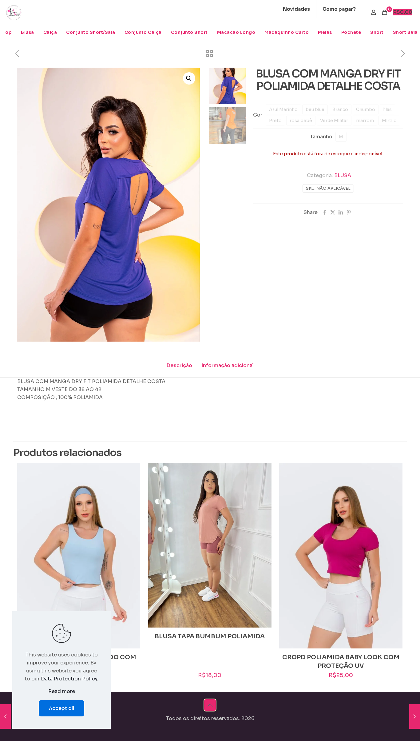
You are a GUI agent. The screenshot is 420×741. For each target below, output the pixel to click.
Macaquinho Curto (286, 32)
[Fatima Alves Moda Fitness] (14, 12)
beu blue (315, 109)
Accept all (61, 708)
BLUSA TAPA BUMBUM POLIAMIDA (210, 636)
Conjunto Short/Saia (90, 32)
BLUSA (342, 175)
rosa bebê (301, 120)
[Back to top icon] (210, 705)
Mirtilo (389, 120)
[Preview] (131, 485)
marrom (365, 120)
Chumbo (365, 109)
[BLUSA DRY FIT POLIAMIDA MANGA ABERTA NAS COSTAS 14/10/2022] (5, 716)
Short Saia (405, 32)
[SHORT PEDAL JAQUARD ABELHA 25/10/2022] (414, 716)
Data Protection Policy (69, 679)
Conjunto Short (189, 32)
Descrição (179, 365)
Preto (275, 120)
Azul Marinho (283, 109)
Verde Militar (334, 120)
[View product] (131, 471)
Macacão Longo (236, 32)
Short (377, 32)
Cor (258, 115)
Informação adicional (227, 365)
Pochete (351, 32)
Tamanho (321, 136)
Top (7, 32)
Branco (340, 109)
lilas (387, 109)
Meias (325, 32)
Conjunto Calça (143, 32)
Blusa (27, 32)
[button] (189, 78)
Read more (61, 691)
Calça (50, 32)
